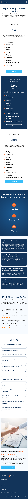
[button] (26, 2)
